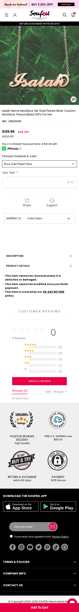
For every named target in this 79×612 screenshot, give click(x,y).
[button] (6, 15)
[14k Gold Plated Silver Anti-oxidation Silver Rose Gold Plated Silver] (39, 163)
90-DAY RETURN (53, 292)
